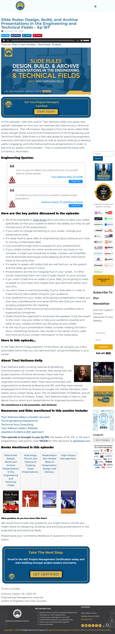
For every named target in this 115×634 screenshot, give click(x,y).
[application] (46, 40)
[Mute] (82, 40)
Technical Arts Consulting (17, 424)
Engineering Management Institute (63, 630)
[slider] (86, 40)
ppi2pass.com (81, 440)
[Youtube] (86, 625)
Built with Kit (103, 353)
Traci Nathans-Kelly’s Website (19, 428)
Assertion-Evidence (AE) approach (22, 431)
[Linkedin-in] (82, 625)
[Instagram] (89, 625)
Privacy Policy (105, 630)
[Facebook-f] (96, 625)
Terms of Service (89, 630)
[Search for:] (103, 154)
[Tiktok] (99, 625)
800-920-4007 (86, 619)
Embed (56, 44)
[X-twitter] (93, 625)
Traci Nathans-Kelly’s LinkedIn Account (25, 417)
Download (44, 44)
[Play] (4, 40)
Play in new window (24, 44)
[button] (95, 6)
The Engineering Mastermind (19, 420)
